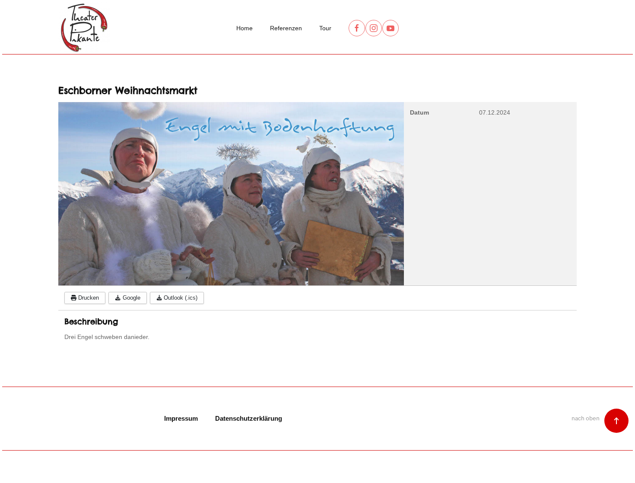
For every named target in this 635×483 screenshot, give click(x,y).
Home (244, 28)
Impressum (181, 418)
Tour (325, 28)
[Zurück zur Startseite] (84, 28)
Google (130, 297)
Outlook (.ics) (179, 297)
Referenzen (286, 28)
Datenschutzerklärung (248, 418)
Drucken (87, 297)
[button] (616, 421)
